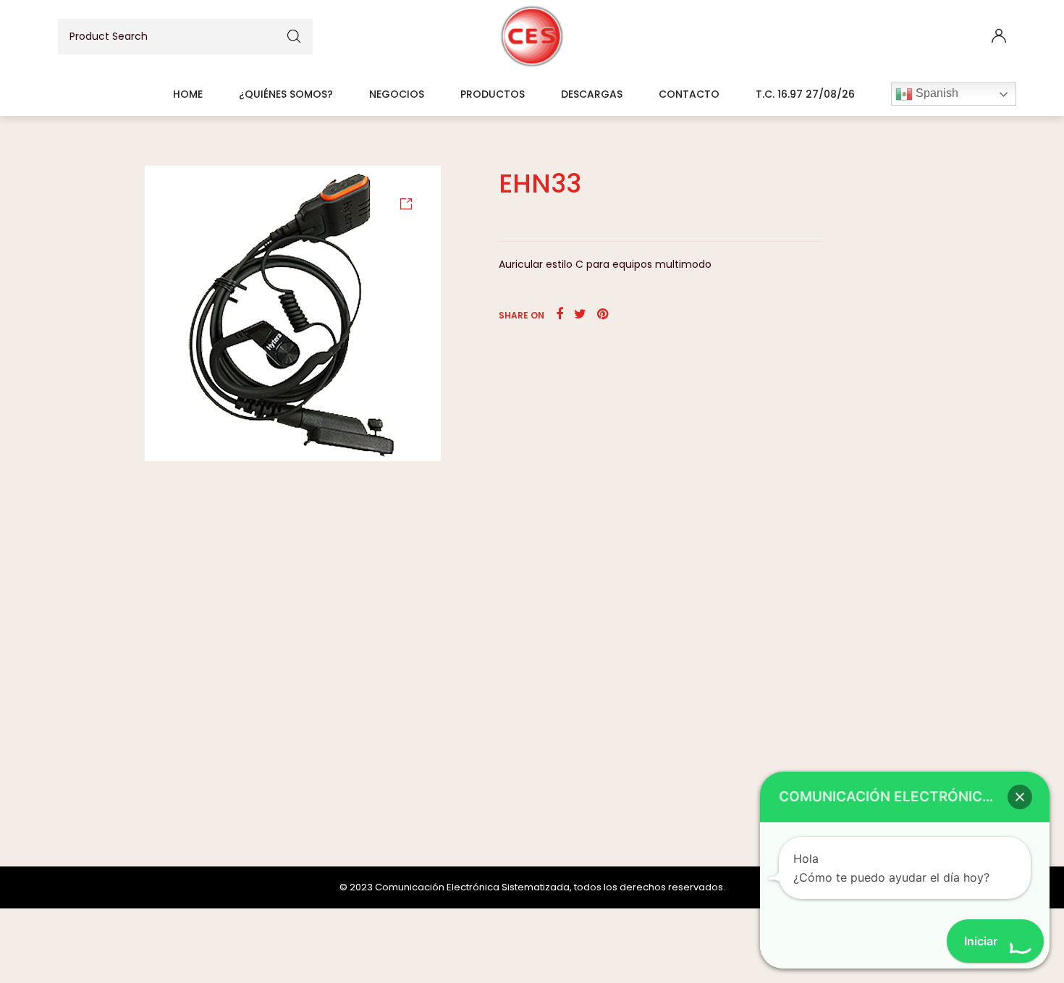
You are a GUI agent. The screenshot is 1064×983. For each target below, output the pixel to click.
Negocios (396, 94)
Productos (492, 94)
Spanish (935, 93)
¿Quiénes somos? (286, 94)
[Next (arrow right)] (1038, 491)
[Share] (1016, 16)
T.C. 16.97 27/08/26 (805, 94)
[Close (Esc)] (1048, 16)
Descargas (591, 94)
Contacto (689, 94)
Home (188, 94)
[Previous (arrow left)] (25, 491)
